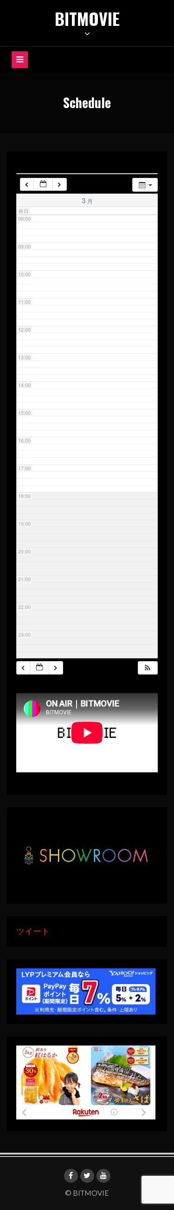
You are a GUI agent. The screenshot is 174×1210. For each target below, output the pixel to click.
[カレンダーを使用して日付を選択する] (43, 184)
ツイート (33, 931)
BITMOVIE (87, 18)
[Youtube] (103, 1176)
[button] (147, 668)
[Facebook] (71, 1176)
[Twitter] (87, 1176)
